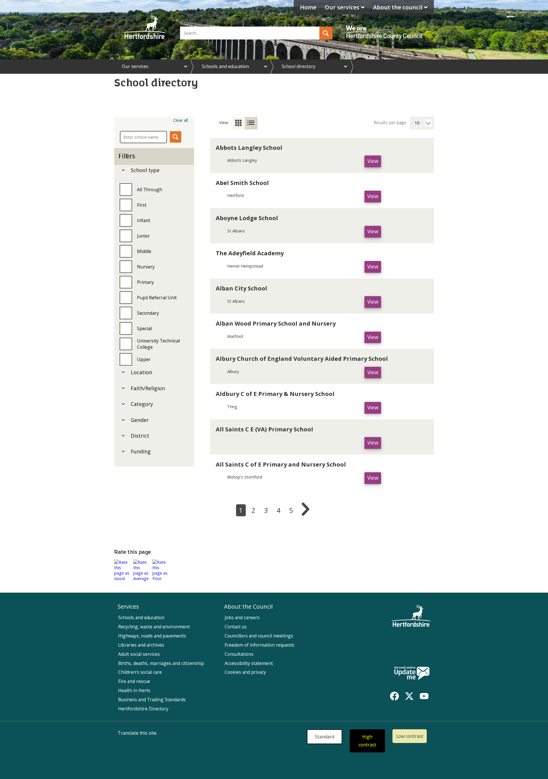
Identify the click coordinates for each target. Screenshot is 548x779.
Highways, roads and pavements (152, 636)
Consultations (239, 654)
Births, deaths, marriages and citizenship (161, 663)
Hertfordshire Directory (143, 709)
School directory (298, 66)
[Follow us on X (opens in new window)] (409, 696)
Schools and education (225, 66)
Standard (324, 737)
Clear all (180, 120)
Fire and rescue (134, 681)
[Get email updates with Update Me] (411, 673)
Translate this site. (137, 733)
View (374, 162)
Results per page (390, 122)
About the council (397, 7)
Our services (342, 7)
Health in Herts (134, 690)
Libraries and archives (141, 645)
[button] (326, 33)
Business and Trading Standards (152, 699)
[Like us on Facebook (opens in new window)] (394, 696)
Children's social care (140, 672)
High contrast (367, 741)
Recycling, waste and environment (154, 626)
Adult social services (139, 654)
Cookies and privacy (245, 672)
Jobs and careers (242, 617)
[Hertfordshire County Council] (385, 27)
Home (308, 7)
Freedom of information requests (259, 645)
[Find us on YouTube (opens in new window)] (424, 696)
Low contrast (409, 736)
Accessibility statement (249, 663)
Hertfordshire (144, 27)
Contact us (236, 626)
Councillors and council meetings (259, 636)
